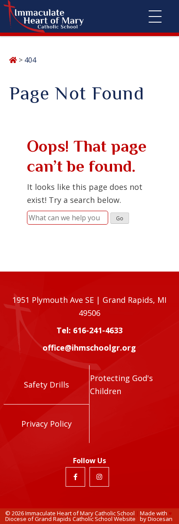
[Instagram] (99, 477)
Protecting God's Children (121, 384)
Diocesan (160, 519)
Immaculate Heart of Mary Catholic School (80, 513)
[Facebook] (75, 477)
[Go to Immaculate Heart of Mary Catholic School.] (13, 60)
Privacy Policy (46, 423)
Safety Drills (46, 384)
